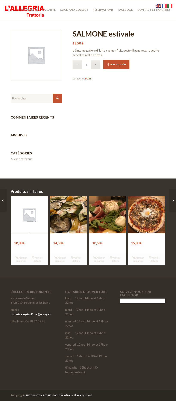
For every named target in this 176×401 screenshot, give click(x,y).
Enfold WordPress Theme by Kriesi (72, 395)
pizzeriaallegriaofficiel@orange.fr (31, 314)
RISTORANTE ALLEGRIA (38, 395)
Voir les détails (38, 259)
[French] (164, 5)
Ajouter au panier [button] (21, 259)
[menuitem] (29, 9)
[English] (159, 5)
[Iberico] (172, 200)
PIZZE (88, 78)
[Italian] (170, 5)
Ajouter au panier (116, 64)
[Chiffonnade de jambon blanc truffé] (3, 200)
